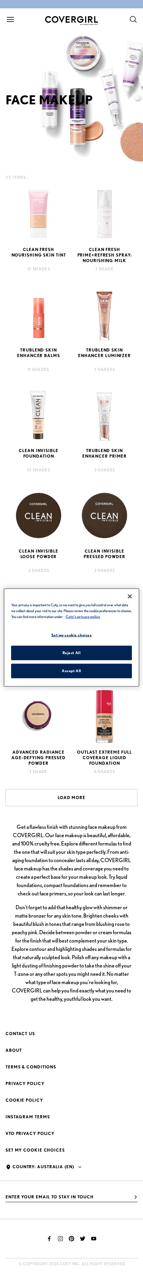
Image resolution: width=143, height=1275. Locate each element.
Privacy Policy (25, 1083)
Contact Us (20, 1033)
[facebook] (49, 1238)
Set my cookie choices (35, 1150)
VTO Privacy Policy (30, 1133)
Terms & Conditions (31, 1066)
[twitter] (82, 1238)
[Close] (129, 596)
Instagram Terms (28, 1116)
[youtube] (93, 1238)
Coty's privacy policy (83, 616)
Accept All (71, 670)
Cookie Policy (24, 1100)
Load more (71, 797)
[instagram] (60, 1238)
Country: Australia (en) (43, 1166)
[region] (71, 637)
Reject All (71, 652)
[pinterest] (71, 1238)
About (14, 1050)
